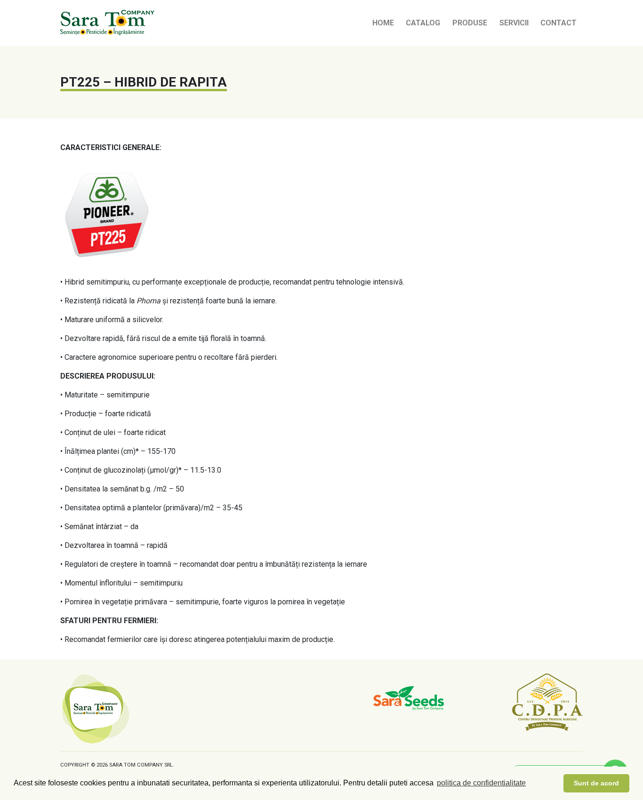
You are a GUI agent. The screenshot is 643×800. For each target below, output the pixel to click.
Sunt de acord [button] (596, 783)
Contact (558, 22)
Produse (469, 22)
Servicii (514, 22)
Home (383, 22)
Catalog (423, 22)
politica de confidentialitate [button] (481, 783)
